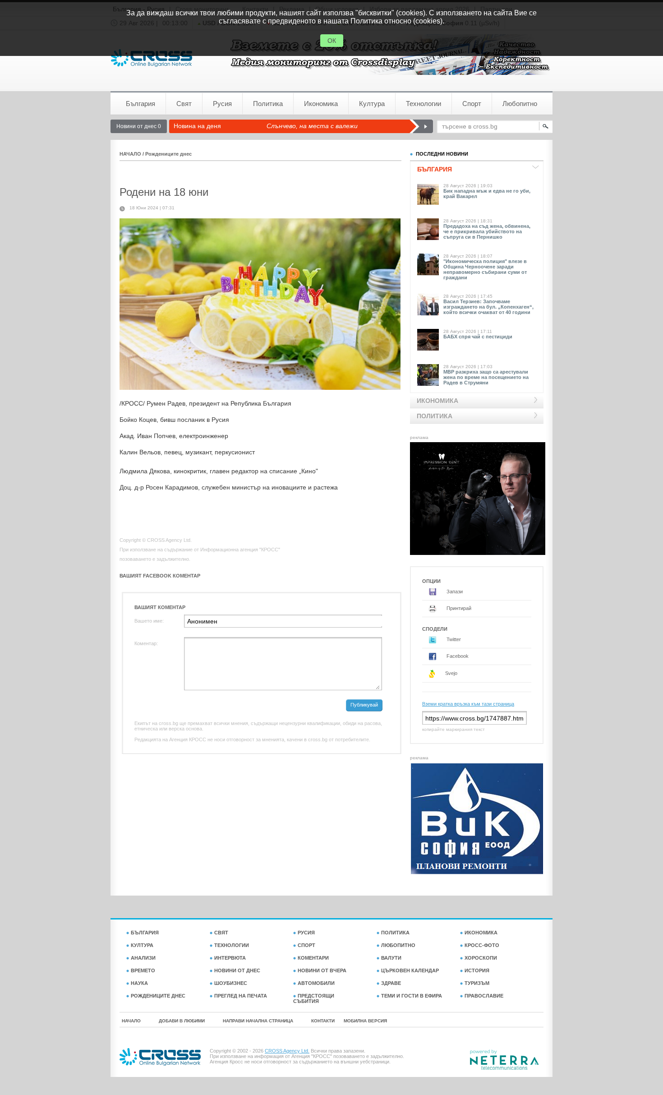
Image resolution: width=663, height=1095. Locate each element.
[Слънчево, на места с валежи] (421, 126)
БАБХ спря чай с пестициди (477, 336)
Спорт (471, 103)
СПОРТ (306, 945)
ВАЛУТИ (391, 958)
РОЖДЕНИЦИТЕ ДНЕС (158, 995)
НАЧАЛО (130, 154)
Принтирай (458, 608)
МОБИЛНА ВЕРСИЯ (365, 1020)
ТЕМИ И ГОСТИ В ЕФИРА (411, 995)
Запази (454, 591)
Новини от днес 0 (138, 126)
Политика (268, 103)
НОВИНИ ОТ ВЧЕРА (322, 970)
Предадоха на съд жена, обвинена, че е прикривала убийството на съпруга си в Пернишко (486, 231)
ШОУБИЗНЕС (230, 983)
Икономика (321, 103)
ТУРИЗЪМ (477, 983)
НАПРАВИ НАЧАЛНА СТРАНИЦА (258, 1020)
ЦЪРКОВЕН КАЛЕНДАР (410, 970)
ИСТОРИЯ (477, 970)
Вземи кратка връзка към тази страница (468, 704)
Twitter (453, 639)
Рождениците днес (168, 154)
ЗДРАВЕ (391, 983)
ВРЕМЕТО (143, 970)
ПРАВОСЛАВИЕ (484, 995)
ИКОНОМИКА (481, 932)
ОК (331, 40)
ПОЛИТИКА (395, 932)
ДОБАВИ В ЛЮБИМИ (182, 1020)
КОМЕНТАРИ (313, 958)
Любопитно (519, 103)
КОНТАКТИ (323, 1020)
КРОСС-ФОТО (482, 945)
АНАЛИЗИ (143, 958)
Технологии (423, 103)
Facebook (457, 656)
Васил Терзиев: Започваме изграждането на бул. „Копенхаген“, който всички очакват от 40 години (488, 307)
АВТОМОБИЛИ (316, 983)
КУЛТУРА (142, 945)
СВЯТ (221, 932)
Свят (184, 103)
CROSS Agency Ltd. (287, 1050)
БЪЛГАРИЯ (145, 932)
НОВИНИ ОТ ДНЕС (237, 970)
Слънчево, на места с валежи (312, 125)
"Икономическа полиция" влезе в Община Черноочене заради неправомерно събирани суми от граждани (485, 269)
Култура (372, 103)
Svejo (450, 673)
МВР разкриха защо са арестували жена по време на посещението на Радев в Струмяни (486, 377)
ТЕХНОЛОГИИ (231, 945)
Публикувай (364, 704)
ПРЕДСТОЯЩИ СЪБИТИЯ (313, 998)
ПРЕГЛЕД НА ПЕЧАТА (240, 995)
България (140, 103)
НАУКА (139, 983)
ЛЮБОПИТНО (398, 945)
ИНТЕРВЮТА (230, 958)
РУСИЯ (306, 932)
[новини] (151, 58)
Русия (222, 103)
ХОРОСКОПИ (481, 958)
